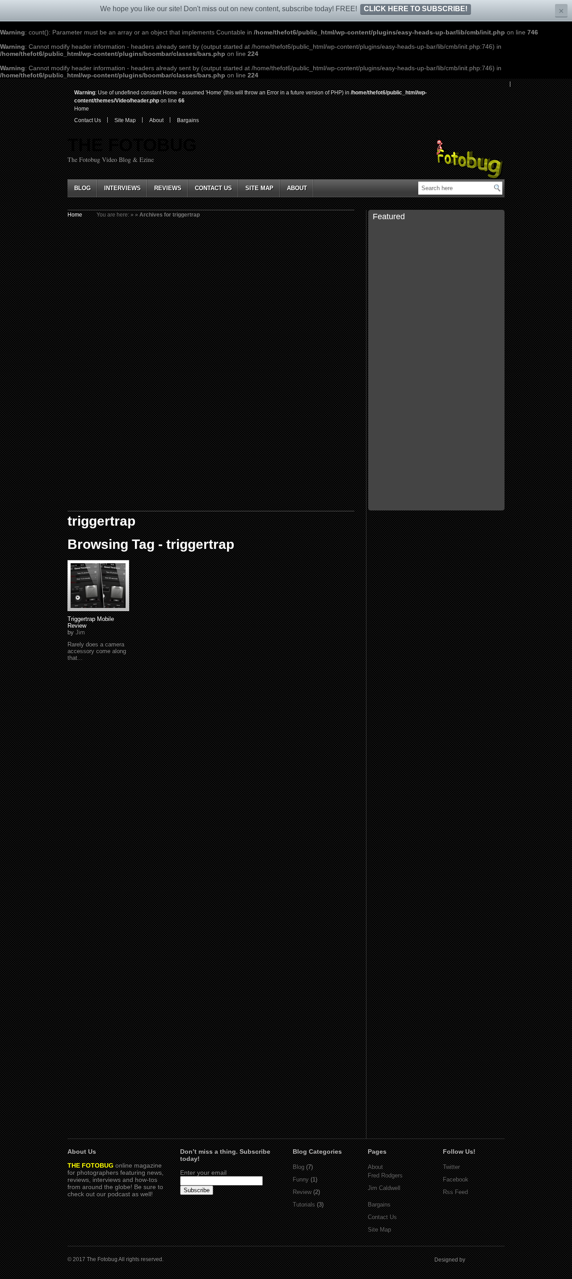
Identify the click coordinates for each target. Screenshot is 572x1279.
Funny (301, 1179)
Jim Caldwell (384, 1188)
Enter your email (203, 1172)
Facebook (455, 1179)
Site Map (125, 120)
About (156, 120)
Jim (80, 632)
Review (302, 1192)
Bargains (188, 120)
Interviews (122, 188)
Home (74, 215)
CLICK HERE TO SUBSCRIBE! (415, 9)
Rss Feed (455, 1192)
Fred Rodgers (385, 1175)
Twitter (451, 1167)
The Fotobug (132, 145)
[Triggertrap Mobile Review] (98, 585)
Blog (82, 188)
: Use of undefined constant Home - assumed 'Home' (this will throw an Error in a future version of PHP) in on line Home (250, 100)
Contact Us (87, 120)
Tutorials (304, 1204)
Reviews (167, 188)
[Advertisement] (437, 575)
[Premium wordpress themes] (495, 1259)
